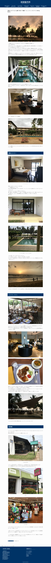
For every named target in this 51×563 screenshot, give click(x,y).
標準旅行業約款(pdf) (5, 558)
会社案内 (27, 556)
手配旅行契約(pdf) (5, 554)
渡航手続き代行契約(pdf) (6, 555)
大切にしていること (29, 554)
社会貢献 (27, 555)
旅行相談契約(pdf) (5, 557)
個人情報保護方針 (5, 559)
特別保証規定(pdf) (5, 556)
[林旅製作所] (25, 2)
